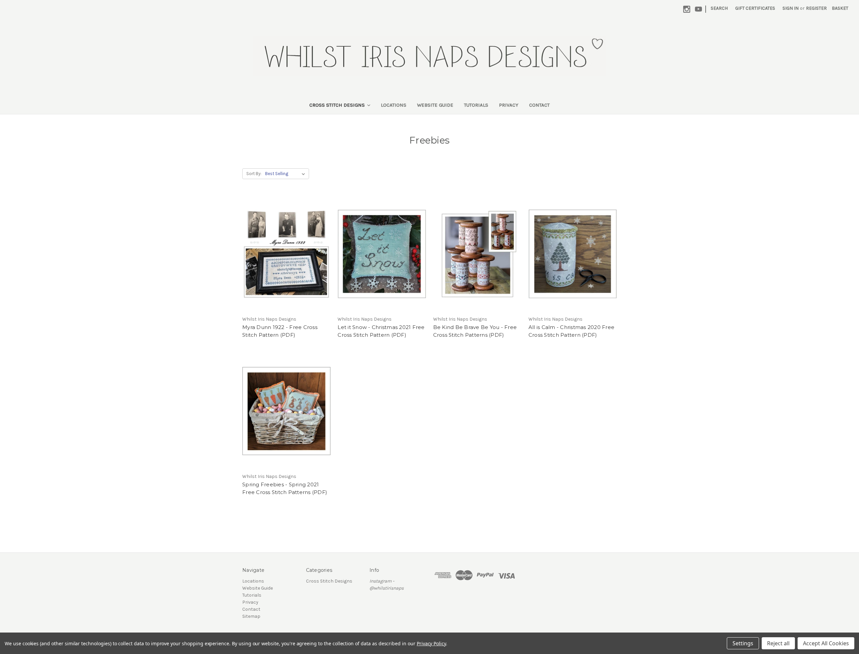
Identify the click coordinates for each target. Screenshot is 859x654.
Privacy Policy (431, 643)
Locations (393, 105)
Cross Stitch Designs (337, 105)
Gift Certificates (755, 8)
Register (816, 8)
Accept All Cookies (826, 643)
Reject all (778, 643)
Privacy (508, 105)
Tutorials (476, 105)
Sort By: (253, 173)
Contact (539, 105)
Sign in (790, 8)
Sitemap (251, 616)
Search (719, 8)
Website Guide (435, 105)
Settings (742, 643)
